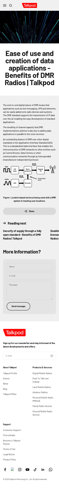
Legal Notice (9, 454)
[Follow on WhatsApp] (51, 470)
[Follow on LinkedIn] (43, 470)
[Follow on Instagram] (20, 470)
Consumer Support (12, 430)
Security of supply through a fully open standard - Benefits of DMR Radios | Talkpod (22, 234)
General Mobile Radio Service (42, 413)
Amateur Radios (40, 392)
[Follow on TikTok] (35, 470)
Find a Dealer (9, 435)
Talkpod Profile (10, 373)
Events (6, 378)
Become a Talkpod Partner (11, 442)
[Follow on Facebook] (5, 470)
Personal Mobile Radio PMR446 (43, 399)
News (5, 383)
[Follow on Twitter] (12, 470)
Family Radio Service (42, 406)
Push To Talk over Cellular (41, 380)
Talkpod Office (9, 394)
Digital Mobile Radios (42, 373)
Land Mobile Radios (42, 387)
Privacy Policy (9, 459)
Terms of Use (9, 449)
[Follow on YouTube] (27, 470)
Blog (5, 389)
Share (31, 211)
